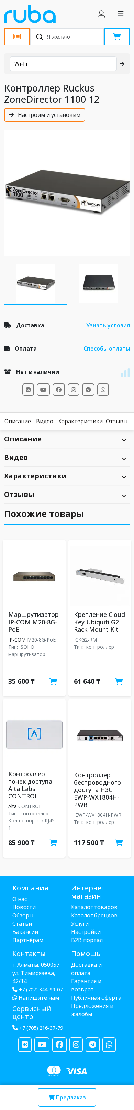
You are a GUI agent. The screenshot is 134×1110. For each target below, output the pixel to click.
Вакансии (25, 932)
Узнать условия (108, 325)
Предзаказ (70, 1097)
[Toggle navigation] (120, 14)
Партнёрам (27, 940)
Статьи (22, 923)
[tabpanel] (67, 192)
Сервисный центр (31, 1012)
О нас (19, 899)
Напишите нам (38, 997)
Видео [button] (16, 457)
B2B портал (87, 940)
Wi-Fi (20, 64)
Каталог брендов (94, 915)
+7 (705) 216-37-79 (41, 1028)
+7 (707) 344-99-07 (41, 989)
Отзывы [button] (19, 494)
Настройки (86, 932)
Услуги (80, 923)
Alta (12, 806)
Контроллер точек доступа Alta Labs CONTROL (30, 785)
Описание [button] (23, 438)
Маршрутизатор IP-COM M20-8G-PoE (33, 621)
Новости (24, 907)
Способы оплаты (106, 348)
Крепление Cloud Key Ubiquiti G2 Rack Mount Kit (99, 621)
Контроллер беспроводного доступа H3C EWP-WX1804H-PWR (97, 789)
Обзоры (22, 915)
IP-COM (17, 639)
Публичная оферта (96, 997)
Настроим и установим (48, 115)
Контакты (29, 953)
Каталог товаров (94, 907)
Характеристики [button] (35, 475)
